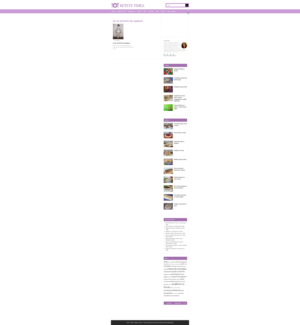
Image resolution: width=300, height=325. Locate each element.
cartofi (182, 264)
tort (170, 293)
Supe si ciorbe (171, 11)
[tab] (184, 303)
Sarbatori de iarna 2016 (180, 87)
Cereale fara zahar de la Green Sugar (180, 79)
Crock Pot (181, 271)
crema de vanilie (170, 271)
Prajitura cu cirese (179, 150)
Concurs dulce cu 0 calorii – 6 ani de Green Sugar (180, 107)
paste (172, 281)
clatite (165, 269)
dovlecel (166, 274)
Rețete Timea (138, 322)
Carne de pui (131, 11)
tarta (175, 290)
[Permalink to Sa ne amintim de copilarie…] (124, 31)
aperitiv (169, 262)
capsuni (184, 262)
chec (185, 264)
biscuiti (178, 262)
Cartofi (139, 11)
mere (174, 279)
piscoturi (166, 284)
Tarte (157, 11)
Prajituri (151, 11)
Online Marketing (168, 322)
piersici (184, 281)
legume (169, 277)
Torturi (163, 11)
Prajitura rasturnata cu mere (173, 248)
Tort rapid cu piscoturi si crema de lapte (180, 196)
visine (172, 296)
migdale (178, 279)
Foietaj (170, 274)
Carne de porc (121, 11)
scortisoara (168, 290)
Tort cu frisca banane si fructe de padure (180, 187)
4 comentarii (117, 40)
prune (178, 287)
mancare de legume (178, 276)
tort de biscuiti (175, 293)
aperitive (173, 262)
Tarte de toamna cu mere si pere (179, 178)
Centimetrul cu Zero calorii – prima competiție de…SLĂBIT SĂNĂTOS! (180, 98)
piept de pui (177, 281)
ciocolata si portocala (177, 266)
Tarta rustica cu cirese (180, 132)
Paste (145, 11)
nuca (165, 281)
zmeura (176, 296)
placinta (170, 284)
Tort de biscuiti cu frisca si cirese (174, 223)
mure (182, 279)
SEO (160, 322)
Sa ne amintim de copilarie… (122, 43)
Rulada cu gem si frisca (180, 159)
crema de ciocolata (176, 268)
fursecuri (176, 274)
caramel (166, 264)
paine (168, 281)
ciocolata (167, 266)
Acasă (113, 11)
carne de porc (171, 264)
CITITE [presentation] (184, 303)
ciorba (185, 266)
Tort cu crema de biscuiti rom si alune (179, 169)
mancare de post (168, 279)
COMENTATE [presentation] (177, 303)
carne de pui (177, 264)
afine (166, 262)
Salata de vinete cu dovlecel (173, 228)
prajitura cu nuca (173, 287)
